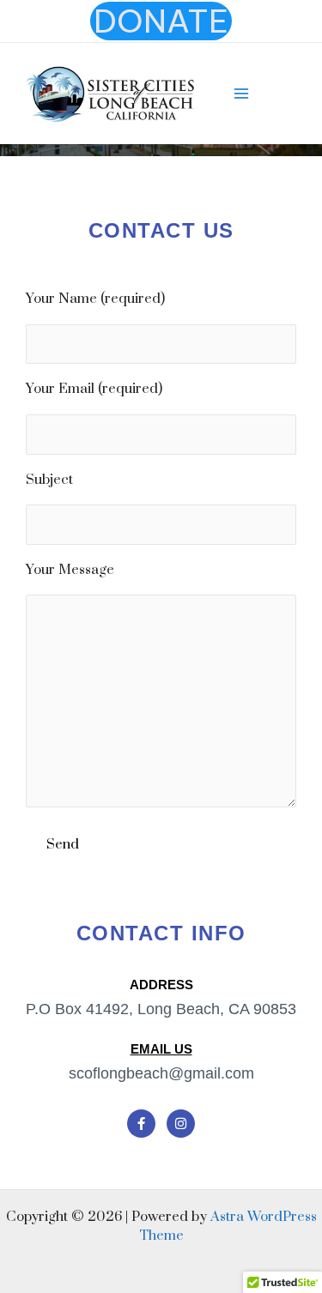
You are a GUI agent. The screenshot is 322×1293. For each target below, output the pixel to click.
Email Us (161, 1049)
